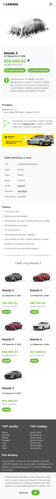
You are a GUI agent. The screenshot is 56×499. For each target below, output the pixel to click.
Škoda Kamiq (36, 435)
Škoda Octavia (36, 440)
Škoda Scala (35, 443)
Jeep (4, 445)
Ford (4, 443)
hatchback (22, 191)
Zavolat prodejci (40, 70)
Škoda (5, 432)
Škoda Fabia (35, 432)
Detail (6, 312)
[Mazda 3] (14, 277)
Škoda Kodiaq (36, 445)
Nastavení (23, 492)
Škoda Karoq (35, 437)
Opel (4, 448)
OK (35, 492)
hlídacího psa (28, 124)
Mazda (21, 186)
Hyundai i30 (35, 448)
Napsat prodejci (16, 70)
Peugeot (6, 440)
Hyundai (6, 435)
